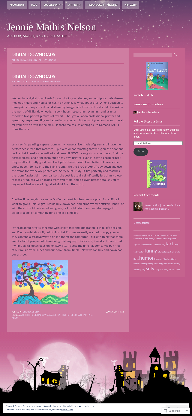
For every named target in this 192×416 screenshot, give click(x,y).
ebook (151, 245)
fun (142, 252)
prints (15, 318)
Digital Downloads (33, 76)
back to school (160, 235)
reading (177, 264)
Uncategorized (31, 312)
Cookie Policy (67, 410)
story (166, 270)
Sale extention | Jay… (155, 205)
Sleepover (159, 270)
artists (29, 315)
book (175, 235)
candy (151, 239)
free (139, 252)
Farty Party (74, 5)
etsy (57, 315)
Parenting (158, 264)
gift (169, 252)
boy (140, 239)
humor (146, 258)
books (136, 239)
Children (164, 239)
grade (177, 252)
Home (136, 259)
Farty (176, 245)
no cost (143, 264)
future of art (74, 315)
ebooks (158, 245)
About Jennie (17, 5)
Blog (34, 5)
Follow (140, 151)
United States (174, 270)
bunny (145, 239)
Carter (157, 239)
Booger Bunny (52, 5)
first (63, 315)
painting (87, 315)
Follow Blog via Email (148, 121)
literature (158, 259)
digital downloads (44, 315)
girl (173, 252)
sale (135, 270)
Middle (166, 259)
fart (169, 244)
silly (150, 269)
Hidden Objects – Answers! (103, 5)
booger (170, 235)
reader (170, 264)
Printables (130, 5)
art (22, 315)
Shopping (141, 270)
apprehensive (139, 235)
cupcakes (172, 239)
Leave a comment (115, 312)
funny (151, 251)
